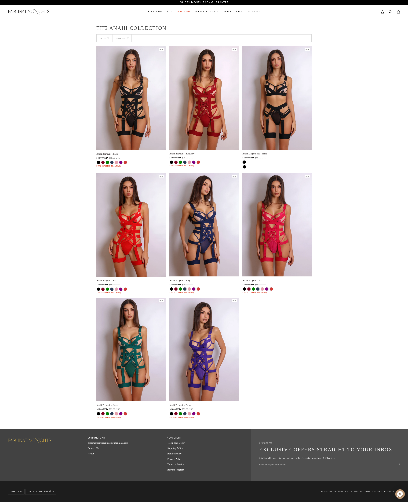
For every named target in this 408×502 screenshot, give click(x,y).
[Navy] (112, 162)
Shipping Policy (175, 448)
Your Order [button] (174, 438)
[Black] (98, 162)
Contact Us (93, 448)
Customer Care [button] (97, 438)
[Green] (107, 162)
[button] (155, 12)
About (91, 453)
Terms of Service (175, 464)
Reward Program (175, 469)
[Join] (397, 464)
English (15, 491)
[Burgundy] (103, 162)
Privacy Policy (174, 459)
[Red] (125, 162)
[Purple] (121, 162)
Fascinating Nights (335, 491)
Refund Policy (174, 453)
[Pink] (116, 162)
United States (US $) (39, 491)
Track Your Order (176, 442)
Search (358, 491)
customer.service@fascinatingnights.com (108, 442)
